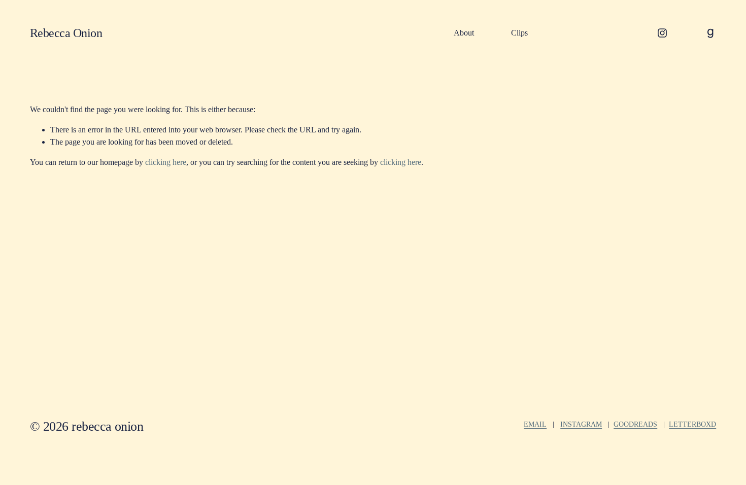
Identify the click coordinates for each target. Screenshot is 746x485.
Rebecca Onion (66, 33)
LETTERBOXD (692, 424)
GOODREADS (635, 424)
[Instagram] (662, 33)
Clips (519, 32)
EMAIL (535, 424)
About (464, 32)
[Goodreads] (710, 33)
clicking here (165, 162)
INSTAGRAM (581, 424)
